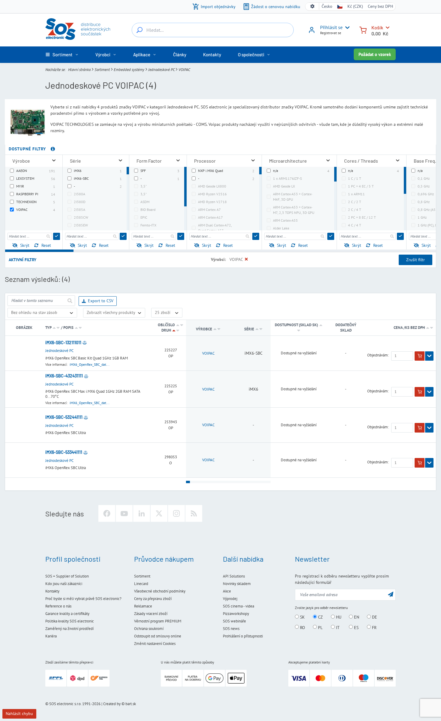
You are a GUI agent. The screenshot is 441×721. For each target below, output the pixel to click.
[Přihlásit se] (311, 32)
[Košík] (363, 29)
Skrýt (24, 245)
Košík (377, 27)
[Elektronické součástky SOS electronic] (77, 29)
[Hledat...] (139, 30)
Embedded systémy (129, 69)
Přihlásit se (331, 27)
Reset (46, 245)
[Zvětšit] (54, 161)
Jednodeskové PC (161, 69)
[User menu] (346, 27)
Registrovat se (330, 33)
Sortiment (102, 69)
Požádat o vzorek (374, 54)
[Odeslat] (56, 236)
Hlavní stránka (79, 69)
